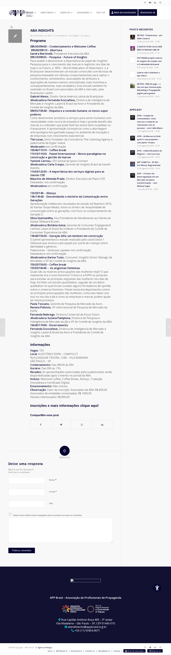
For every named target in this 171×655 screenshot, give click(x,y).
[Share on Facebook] (40, 424)
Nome (52, 479)
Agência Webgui (45, 647)
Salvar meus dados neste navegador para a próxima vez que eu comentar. (47, 515)
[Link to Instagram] (160, 2)
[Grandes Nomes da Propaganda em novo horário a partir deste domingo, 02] (168, 327)
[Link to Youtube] (150, 2)
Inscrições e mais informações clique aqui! (64, 405)
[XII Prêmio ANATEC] (2, 327)
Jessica (87, 35)
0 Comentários (60, 35)
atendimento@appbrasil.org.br (87, 627)
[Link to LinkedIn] (155, 2)
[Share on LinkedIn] (102, 424)
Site (51, 503)
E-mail (53, 491)
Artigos (75, 35)
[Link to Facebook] (145, 2)
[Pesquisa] (11, 27)
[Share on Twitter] (61, 424)
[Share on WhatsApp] (82, 424)
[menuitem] (13, 12)
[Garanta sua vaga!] (15, 36)
